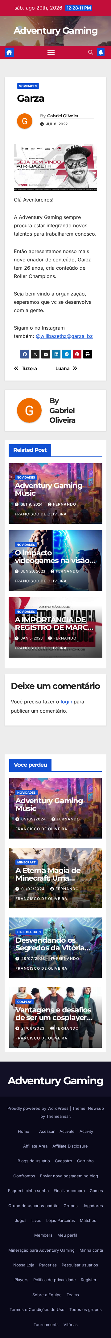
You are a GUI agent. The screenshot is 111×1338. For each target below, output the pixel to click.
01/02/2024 (33, 888)
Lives (36, 1220)
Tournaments (46, 1324)
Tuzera (29, 368)
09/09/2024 (34, 819)
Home (23, 1131)
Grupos (71, 1205)
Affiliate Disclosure (70, 1146)
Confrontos (24, 1175)
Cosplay (24, 1002)
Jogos (21, 1220)
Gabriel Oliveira (62, 116)
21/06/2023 (33, 1028)
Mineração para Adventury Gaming (41, 1250)
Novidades (28, 86)
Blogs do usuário (34, 1160)
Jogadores (93, 1205)
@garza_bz (80, 336)
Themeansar (58, 1116)
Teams (73, 1294)
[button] (90, 52)
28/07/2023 (34, 958)
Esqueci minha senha (28, 1190)
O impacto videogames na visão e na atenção (55, 560)
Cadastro (63, 1160)
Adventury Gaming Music (48, 489)
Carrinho (85, 1160)
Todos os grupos (85, 1309)
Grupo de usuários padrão (33, 1205)
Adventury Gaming (55, 30)
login (66, 701)
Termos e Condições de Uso (37, 1309)
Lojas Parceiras (60, 1220)
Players (21, 1279)
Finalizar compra (69, 1190)
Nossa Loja (23, 1264)
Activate (67, 1131)
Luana (62, 368)
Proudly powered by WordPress (38, 1108)
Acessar (47, 1131)
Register (89, 1279)
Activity (86, 1131)
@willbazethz (51, 336)
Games (96, 1190)
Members (43, 1235)
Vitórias (71, 1324)
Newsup (96, 1108)
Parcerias (48, 1264)
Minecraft (26, 862)
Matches (88, 1220)
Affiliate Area (35, 1146)
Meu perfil (67, 1235)
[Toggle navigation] (51, 52)
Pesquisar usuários (80, 1264)
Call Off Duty (29, 932)
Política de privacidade (54, 1279)
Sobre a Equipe (47, 1294)
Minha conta (91, 1250)
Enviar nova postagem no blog (69, 1175)
